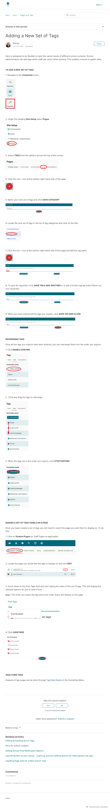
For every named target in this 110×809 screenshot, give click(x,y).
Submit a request (66, 718)
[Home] (8, 6)
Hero (8, 15)
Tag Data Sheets (54, 680)
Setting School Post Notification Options (25, 750)
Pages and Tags (26, 15)
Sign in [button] (99, 4)
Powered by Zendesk (98, 807)
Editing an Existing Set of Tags (20, 740)
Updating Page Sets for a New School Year (26, 761)
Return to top (12, 728)
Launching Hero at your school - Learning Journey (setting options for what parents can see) (49, 755)
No (62, 705)
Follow (99, 44)
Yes (48, 705)
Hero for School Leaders (17, 745)
